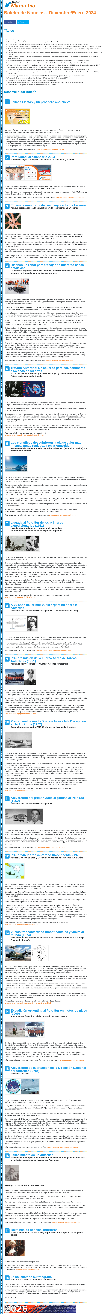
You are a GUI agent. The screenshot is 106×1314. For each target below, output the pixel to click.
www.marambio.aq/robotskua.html (59, 360)
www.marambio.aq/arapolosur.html (51, 847)
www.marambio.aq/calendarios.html (70, 197)
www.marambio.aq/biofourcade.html (66, 1222)
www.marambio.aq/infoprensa (27, 1269)
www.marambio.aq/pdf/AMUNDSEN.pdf (20, 597)
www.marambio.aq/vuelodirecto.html (19, 790)
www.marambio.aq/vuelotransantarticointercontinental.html (28, 1003)
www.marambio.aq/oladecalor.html (62, 515)
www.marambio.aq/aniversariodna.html (62, 1147)
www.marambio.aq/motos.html (72, 1060)
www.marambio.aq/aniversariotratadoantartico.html (24, 435)
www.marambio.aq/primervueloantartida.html (53, 650)
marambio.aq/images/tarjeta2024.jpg (50, 149)
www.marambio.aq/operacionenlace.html (20, 713)
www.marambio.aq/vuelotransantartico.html (21, 924)
